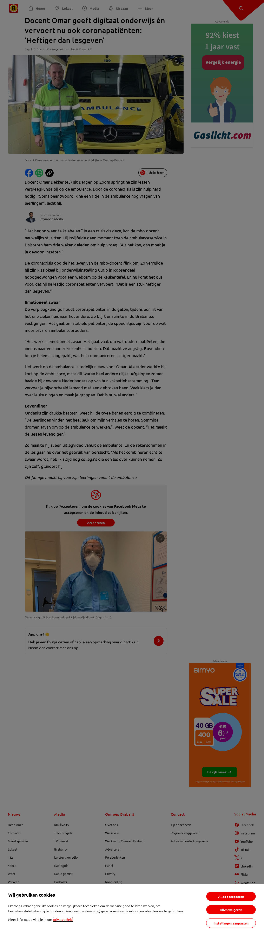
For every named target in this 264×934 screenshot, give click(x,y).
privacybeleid (63, 919)
